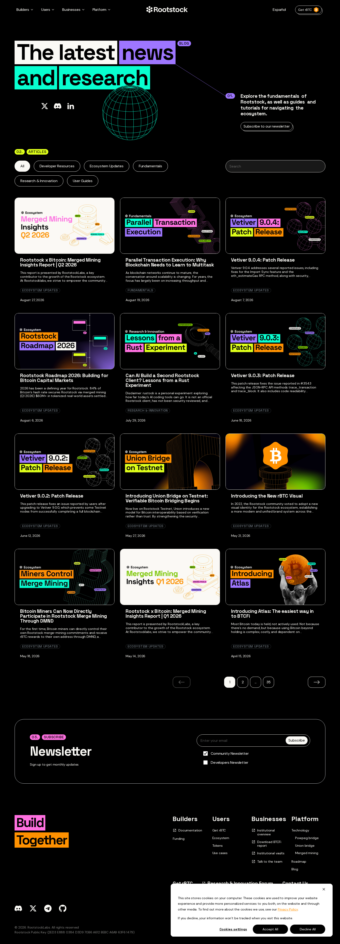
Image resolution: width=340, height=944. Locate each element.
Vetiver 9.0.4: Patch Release (263, 260)
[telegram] (48, 908)
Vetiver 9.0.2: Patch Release (51, 496)
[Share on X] (44, 106)
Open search (275, 166)
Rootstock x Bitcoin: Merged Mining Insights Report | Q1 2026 (166, 613)
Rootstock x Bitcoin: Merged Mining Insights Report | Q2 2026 (60, 262)
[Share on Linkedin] (70, 106)
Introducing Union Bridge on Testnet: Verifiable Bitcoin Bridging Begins (167, 498)
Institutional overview (266, 832)
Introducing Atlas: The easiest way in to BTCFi (272, 613)
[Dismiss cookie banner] (323, 889)
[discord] (18, 908)
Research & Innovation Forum (240, 883)
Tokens (217, 845)
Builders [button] (22, 9)
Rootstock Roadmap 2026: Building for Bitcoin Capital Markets (64, 377)
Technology (300, 830)
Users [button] (45, 9)
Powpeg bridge (306, 838)
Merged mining (306, 853)
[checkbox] (253, 758)
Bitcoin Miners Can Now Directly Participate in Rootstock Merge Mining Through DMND (63, 616)
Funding (179, 839)
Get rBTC (305, 10)
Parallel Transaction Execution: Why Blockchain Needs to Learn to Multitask (170, 262)
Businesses (269, 819)
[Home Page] (167, 9)
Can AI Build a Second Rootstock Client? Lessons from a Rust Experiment (162, 380)
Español (279, 9)
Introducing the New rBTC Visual (267, 496)
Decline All (308, 929)
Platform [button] (100, 9)
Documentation (190, 830)
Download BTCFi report (269, 844)
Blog (294, 869)
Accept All (270, 929)
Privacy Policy (288, 909)
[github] (62, 908)
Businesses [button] (71, 9)
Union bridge (304, 846)
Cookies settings (233, 929)
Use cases (220, 853)
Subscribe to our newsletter (267, 126)
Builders (185, 819)
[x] (33, 908)
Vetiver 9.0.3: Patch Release (262, 375)
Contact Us (295, 883)
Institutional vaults (270, 853)
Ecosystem (220, 838)
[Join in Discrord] (57, 106)
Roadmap (298, 861)
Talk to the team (269, 862)
